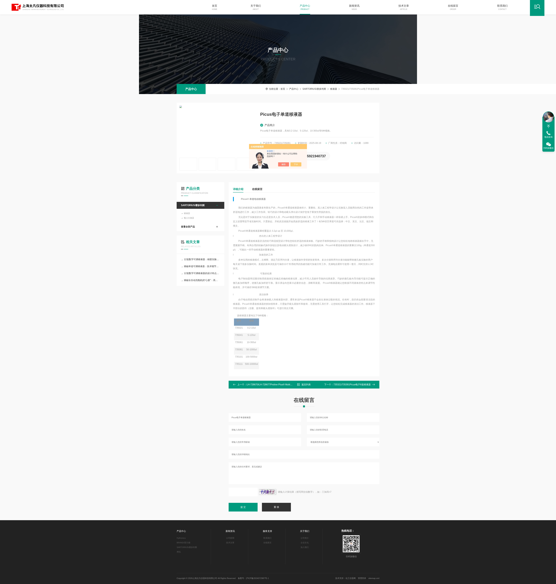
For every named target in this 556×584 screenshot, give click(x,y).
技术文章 (403, 7)
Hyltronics (181, 538)
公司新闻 (230, 538)
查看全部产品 (188, 226)
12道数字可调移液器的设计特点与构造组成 (202, 273)
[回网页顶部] (548, 126)
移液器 (333, 89)
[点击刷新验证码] (267, 492)
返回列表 (306, 384)
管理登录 (362, 578)
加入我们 (305, 547)
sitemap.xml (373, 578)
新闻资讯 (354, 7)
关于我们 (255, 7)
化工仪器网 (350, 578)
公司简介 (305, 538)
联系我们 (502, 7)
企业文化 (305, 542)
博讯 (179, 552)
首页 (214, 7)
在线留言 (453, 7)
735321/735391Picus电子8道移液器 (352, 384)
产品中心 (305, 7)
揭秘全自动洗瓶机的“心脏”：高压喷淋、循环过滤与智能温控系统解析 (202, 280)
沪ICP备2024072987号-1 (257, 578)
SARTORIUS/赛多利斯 (314, 89)
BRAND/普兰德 (183, 542)
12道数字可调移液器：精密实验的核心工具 (202, 259)
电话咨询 (548, 137)
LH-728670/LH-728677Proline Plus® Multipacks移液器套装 (277, 384)
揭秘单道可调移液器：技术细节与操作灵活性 (202, 266)
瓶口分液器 (189, 218)
